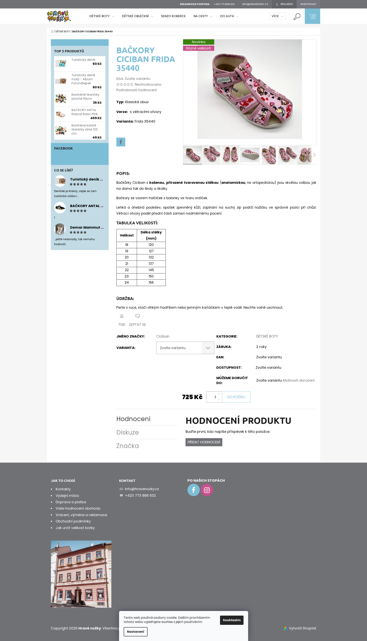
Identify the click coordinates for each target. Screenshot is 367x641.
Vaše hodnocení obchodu (78, 508)
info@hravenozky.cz (142, 488)
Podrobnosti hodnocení (136, 90)
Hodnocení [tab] (133, 418)
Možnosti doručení (299, 380)
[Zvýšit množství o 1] (219, 394)
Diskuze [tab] (127, 432)
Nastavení (135, 631)
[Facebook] (120, 142)
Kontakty (63, 489)
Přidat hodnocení (204, 442)
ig (207, 490)
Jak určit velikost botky (75, 527)
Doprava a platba (71, 502)
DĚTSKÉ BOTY (267, 336)
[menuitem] (102, 16)
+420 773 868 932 (140, 495)
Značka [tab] (127, 445)
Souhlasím (232, 620)
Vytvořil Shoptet (302, 628)
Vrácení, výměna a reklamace (81, 514)
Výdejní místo (67, 495)
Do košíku (236, 396)
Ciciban (162, 336)
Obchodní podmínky (73, 521)
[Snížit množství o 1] (219, 399)
